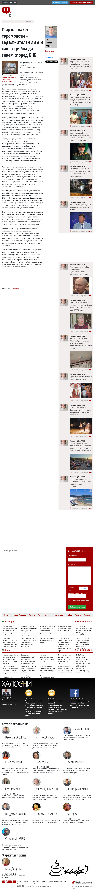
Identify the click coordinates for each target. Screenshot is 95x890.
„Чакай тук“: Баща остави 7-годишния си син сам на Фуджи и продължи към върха (65, 670)
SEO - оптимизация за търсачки (82, 889)
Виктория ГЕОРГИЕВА (73, 815)
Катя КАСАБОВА (45, 737)
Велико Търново (19, 615)
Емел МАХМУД (13, 762)
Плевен (32, 615)
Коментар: (72, 564)
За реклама (35, 881)
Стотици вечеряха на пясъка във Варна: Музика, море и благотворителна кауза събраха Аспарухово (81, 447)
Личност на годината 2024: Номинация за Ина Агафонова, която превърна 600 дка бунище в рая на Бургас (46, 770)
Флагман (5, 81)
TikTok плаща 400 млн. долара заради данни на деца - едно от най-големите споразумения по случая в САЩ (29, 671)
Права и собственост (25, 884)
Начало (19, 881)
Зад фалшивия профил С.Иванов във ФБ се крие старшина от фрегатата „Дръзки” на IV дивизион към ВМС (45, 746)
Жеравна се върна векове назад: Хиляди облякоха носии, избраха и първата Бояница (80, 65)
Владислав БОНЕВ (15, 813)
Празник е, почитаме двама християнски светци (81, 378)
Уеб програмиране (86, 886)
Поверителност (60, 881)
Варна (47, 615)
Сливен (78, 615)
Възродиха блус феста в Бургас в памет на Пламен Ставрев (65, 629)
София (6, 615)
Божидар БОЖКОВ (46, 813)
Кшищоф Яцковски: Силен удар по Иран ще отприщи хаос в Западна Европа (46, 821)
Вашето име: (73, 556)
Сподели (49, 57)
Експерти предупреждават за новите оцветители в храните (80, 207)
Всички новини (85, 621)
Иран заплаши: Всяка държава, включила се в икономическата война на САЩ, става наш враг (80, 136)
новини (8, 79)
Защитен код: (71, 589)
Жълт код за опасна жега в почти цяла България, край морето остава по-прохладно (81, 483)
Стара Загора (58, 615)
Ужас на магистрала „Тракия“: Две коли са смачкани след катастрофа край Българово (28, 642)
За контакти (38, 884)
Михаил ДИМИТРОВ (47, 788)
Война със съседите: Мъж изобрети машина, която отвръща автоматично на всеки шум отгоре (81, 343)
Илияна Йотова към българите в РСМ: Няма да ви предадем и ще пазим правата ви (80, 411)
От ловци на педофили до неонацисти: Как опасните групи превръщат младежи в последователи (47, 631)
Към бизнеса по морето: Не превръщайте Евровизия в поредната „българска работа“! (15, 847)
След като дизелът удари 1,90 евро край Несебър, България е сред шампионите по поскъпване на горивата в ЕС (10, 671)
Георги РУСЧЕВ (75, 762)
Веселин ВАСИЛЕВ (15, 737)
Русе (39, 615)
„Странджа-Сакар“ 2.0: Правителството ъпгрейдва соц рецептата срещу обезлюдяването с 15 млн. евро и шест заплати (15, 771)
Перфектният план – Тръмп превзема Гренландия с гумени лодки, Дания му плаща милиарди (15, 746)
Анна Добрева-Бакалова (14, 870)
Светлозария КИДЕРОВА (12, 790)
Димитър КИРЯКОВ (77, 788)
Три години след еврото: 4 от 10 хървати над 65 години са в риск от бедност (84, 670)
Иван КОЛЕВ (82, 729)
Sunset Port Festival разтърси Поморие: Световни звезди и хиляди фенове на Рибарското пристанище (83, 642)
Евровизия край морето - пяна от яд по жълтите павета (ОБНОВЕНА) (76, 821)
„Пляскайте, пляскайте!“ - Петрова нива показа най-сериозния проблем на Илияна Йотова (10, 642)
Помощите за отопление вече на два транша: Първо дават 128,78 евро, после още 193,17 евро (81, 306)
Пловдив (87, 615)
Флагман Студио (47, 881)
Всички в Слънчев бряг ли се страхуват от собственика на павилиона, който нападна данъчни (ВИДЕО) (15, 822)
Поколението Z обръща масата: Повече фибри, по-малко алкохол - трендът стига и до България (76, 770)
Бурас (11, 81)
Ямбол (69, 615)
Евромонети (6, 77)
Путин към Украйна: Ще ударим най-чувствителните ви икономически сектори (79, 270)
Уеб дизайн (75, 886)
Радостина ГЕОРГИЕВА (42, 763)
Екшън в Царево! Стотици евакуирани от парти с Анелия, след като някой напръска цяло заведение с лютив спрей (65, 642)
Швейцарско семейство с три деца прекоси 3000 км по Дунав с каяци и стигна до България (80, 101)
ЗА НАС (26, 881)
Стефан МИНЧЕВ (15, 838)
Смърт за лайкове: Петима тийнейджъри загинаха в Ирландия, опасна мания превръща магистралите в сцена (47, 671)
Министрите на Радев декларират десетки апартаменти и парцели (13, 796)
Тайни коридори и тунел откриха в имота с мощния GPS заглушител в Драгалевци (29, 631)
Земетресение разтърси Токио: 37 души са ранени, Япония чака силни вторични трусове (80, 172)
